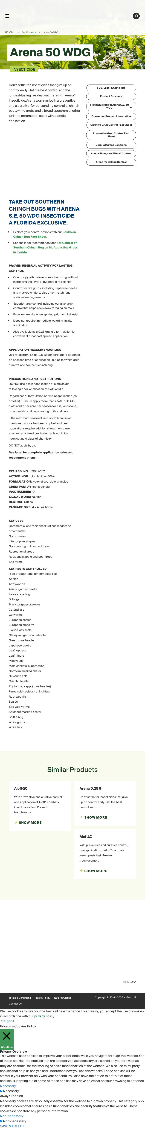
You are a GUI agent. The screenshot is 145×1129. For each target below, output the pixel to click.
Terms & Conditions (20, 998)
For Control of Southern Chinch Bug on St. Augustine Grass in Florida (45, 247)
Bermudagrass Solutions (111, 145)
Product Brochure (111, 96)
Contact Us (15, 1004)
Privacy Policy (42, 998)
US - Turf (9, 32)
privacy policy (44, 1016)
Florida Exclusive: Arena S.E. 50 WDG (109, 106)
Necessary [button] (8, 1086)
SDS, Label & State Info (111, 88)
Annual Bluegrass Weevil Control (111, 153)
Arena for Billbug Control (111, 162)
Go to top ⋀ (129, 982)
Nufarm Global (62, 998)
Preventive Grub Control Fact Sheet (111, 135)
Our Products (29, 32)
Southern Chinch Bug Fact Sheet (44, 234)
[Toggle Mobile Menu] (7, 16)
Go (137, 16)
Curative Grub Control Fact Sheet (111, 125)
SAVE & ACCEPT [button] (12, 1126)
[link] (71, 15)
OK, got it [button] (7, 1021)
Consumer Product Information (111, 116)
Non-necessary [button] (11, 1116)
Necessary (11, 1091)
